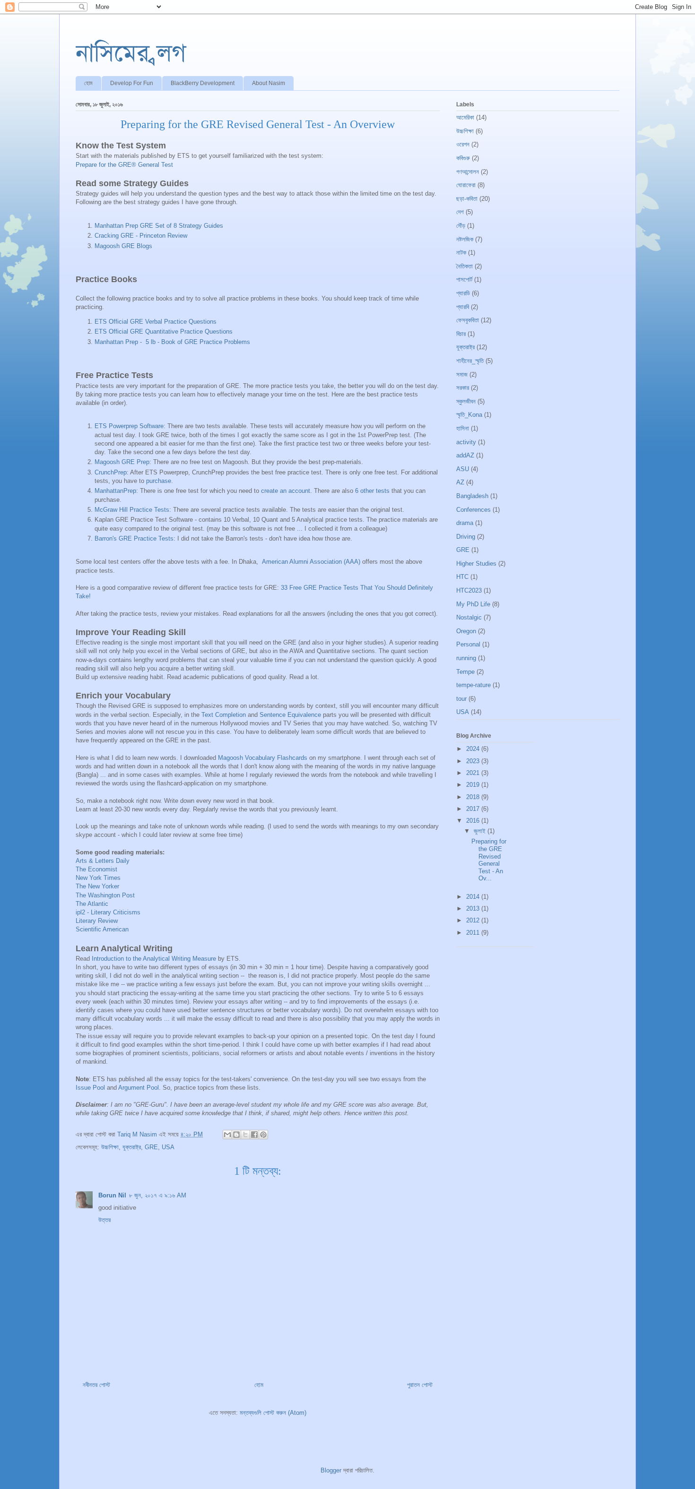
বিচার (461, 333)
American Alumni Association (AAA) (311, 561)
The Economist (96, 869)
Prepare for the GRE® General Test (124, 164)
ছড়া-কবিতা (467, 198)
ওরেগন (462, 144)
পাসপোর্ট (464, 279)
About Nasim (268, 83)
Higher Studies (476, 563)
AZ (460, 482)
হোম (88, 83)
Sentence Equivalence (290, 714)
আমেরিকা (465, 117)
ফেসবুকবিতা (467, 320)
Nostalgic (469, 617)
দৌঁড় (460, 225)
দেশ (460, 211)
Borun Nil (112, 1195)
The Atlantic (92, 903)
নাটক (461, 252)
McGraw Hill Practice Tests (132, 509)
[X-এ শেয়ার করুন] (245, 1134)
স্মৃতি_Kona (469, 414)
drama (464, 522)
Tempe (465, 671)
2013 (473, 908)
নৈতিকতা (464, 266)
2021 (473, 772)
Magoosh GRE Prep (122, 461)
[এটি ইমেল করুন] (227, 1134)
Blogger (331, 1470)
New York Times (98, 877)
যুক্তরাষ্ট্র (131, 1147)
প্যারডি (463, 293)
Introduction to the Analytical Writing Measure (154, 958)
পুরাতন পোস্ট (420, 1384)
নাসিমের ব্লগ (131, 53)
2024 (473, 748)
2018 (473, 796)
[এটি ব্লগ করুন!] (236, 1134)
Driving (465, 536)
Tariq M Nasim (138, 1134)
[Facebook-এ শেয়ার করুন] (254, 1134)
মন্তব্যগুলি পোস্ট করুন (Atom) (273, 1412)
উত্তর (104, 1219)
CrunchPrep (111, 472)
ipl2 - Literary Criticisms (108, 912)
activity (466, 442)
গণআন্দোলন (467, 171)
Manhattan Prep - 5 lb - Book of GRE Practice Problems (172, 341)
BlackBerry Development (203, 83)
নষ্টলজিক (464, 239)
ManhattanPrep (115, 490)
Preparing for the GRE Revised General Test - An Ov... (488, 860)
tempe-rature (473, 685)
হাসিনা (462, 428)
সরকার (462, 387)
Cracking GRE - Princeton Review (141, 235)
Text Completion (223, 714)
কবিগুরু (463, 158)
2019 (473, 784)
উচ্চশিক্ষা (110, 1147)
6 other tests (372, 490)
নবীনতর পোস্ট (96, 1384)
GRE (151, 1147)
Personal (468, 644)
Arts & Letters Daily (103, 860)
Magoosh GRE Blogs (123, 246)
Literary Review (97, 920)
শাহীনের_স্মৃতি (470, 360)
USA (168, 1147)
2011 (473, 932)
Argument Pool (138, 1087)
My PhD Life (473, 604)
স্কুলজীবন (466, 401)
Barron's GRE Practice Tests (134, 538)
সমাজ (462, 374)
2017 (473, 808)
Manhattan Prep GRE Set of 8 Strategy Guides (159, 225)
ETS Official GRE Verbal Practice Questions (156, 321)
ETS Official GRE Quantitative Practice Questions (164, 331)
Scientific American (102, 929)
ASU (462, 469)
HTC (462, 576)
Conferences (473, 509)
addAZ (465, 455)
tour (461, 698)
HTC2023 (469, 590)
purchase (158, 480)
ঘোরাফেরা (466, 185)
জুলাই (480, 831)
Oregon (466, 631)
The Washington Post (105, 895)
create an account (285, 490)
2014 (473, 896)
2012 (473, 920)
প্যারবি (462, 306)
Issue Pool (90, 1087)
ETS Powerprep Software (129, 426)
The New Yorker (97, 886)
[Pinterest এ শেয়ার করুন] (263, 1134)
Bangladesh (472, 495)
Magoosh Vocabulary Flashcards (262, 757)
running (466, 658)
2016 (473, 820)
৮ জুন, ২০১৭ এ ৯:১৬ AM (157, 1195)
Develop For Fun (131, 83)
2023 (473, 761)
